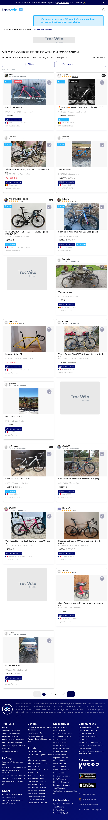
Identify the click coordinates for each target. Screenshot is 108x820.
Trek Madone (58, 807)
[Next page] (71, 694)
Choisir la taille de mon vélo (13, 778)
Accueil (5, 727)
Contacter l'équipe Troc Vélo (13, 745)
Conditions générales (11, 733)
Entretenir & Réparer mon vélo (13, 782)
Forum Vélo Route (86, 733)
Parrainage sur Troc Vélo (89, 727)
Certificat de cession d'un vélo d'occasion (12, 801)
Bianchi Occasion (60, 727)
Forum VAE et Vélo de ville (90, 742)
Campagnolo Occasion (62, 733)
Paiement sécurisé (35, 736)
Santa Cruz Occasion (61, 776)
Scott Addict (58, 810)
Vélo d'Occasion (34, 752)
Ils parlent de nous (10, 751)
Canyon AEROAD (60, 813)
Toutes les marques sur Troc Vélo (65, 792)
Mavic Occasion (59, 764)
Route (28, 29)
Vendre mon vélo (35, 733)
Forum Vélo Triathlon (88, 736)
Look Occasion (59, 760)
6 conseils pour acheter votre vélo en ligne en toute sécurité (14, 770)
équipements (63, 2)
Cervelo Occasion (60, 742)
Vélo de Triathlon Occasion (39, 763)
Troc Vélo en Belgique (88, 730)
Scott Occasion (59, 779)
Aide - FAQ (7, 748)
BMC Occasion (59, 730)
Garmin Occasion (60, 751)
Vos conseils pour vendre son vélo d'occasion (91, 752)
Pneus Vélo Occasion (36, 793)
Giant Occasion (59, 754)
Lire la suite (97, 57)
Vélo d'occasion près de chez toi (39, 756)
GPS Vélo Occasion (36, 800)
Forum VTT (83, 739)
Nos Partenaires (8, 797)
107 (63, 694)
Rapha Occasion (60, 773)
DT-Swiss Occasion (61, 748)
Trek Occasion (59, 788)
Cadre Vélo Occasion (36, 796)
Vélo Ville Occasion (36, 778)
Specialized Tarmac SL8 (63, 804)
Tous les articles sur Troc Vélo (12, 763)
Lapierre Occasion (60, 757)
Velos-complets (14, 29)
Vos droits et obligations (12, 742)
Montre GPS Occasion (37, 781)
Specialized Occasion (61, 785)
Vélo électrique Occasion (38, 769)
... (2, 29)
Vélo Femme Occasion (37, 787)
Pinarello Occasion (61, 770)
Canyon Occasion (60, 739)
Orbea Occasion (59, 767)
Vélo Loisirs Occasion (37, 775)
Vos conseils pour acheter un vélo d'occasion (91, 746)
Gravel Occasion (34, 772)
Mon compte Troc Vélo (11, 730)
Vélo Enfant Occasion (37, 784)
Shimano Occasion (61, 782)
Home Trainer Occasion (37, 803)
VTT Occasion (33, 766)
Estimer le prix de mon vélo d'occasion (39, 728)
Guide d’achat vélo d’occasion (14, 775)
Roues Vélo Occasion (36, 790)
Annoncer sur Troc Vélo (12, 794)
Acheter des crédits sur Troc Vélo (39, 740)
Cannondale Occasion (62, 736)
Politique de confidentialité (13, 739)
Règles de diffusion (10, 736)
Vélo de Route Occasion (38, 760)
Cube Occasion (59, 745)
